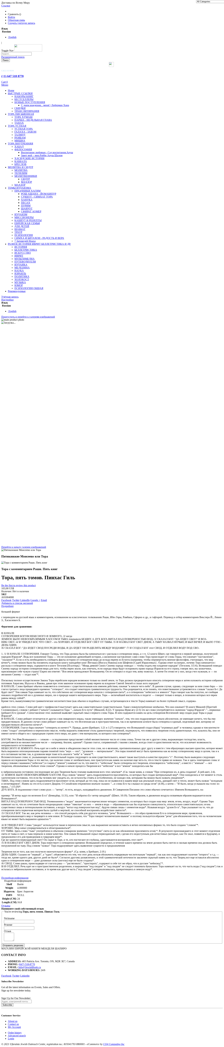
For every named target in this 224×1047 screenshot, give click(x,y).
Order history (15, 1032)
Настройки (7, 299)
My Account (14, 1027)
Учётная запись (10, 296)
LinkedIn (25, 600)
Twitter (16, 600)
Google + (35, 600)
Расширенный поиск (13, 57)
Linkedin (25, 975)
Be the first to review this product (18, 585)
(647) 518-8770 (27, 964)
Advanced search (17, 1035)
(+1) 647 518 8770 (12, 76)
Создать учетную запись (21, 23)
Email (44, 600)
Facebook (6, 600)
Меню (4, 84)
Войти (11, 17)
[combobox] (16, 54)
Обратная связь (16, 20)
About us (12, 1021)
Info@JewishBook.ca (29, 967)
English (12, 37)
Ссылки (5, 5)
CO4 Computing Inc (113, 1044)
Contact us (13, 1024)
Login (11, 1038)
